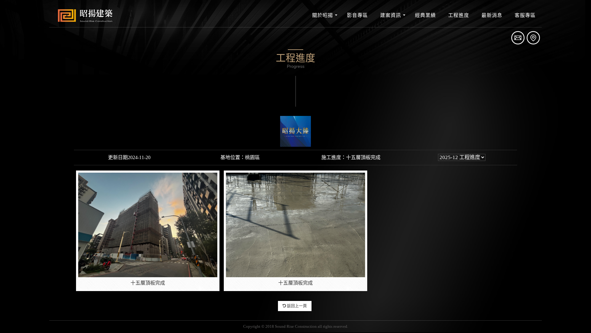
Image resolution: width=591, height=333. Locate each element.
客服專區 (525, 15)
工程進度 (458, 15)
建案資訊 (390, 15)
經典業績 (425, 15)
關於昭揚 (322, 15)
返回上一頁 (296, 306)
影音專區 (357, 15)
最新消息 (491, 15)
